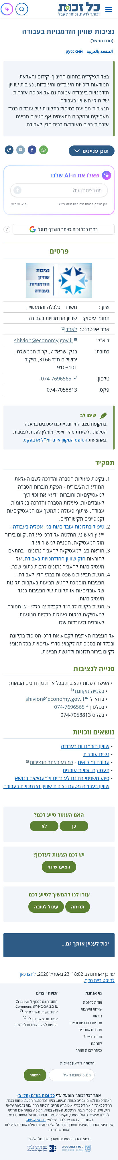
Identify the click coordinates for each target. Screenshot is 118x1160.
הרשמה (35, 1075)
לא (44, 826)
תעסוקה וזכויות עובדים (86, 770)
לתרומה (96, 1043)
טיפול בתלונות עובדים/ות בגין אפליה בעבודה (58, 526)
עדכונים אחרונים (90, 1029)
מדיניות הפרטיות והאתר (85, 1023)
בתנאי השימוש (36, 1120)
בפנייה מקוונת (89, 690)
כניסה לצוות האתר (89, 1050)
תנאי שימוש (19, 204)
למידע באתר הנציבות (51, 762)
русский (74, 51)
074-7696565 (57, 378)
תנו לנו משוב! (93, 1036)
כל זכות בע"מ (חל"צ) (36, 1095)
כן (74, 826)
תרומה (77, 907)
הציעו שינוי (59, 867)
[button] (109, 9)
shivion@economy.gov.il (43, 340)
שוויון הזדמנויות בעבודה (85, 746)
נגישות (97, 1016)
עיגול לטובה (46, 907)
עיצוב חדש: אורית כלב (42, 1019)
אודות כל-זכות (92, 1002)
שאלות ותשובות (91, 1009)
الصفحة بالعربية (100, 51)
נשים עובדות (96, 754)
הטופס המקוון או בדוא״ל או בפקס (55, 440)
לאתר (71, 329)
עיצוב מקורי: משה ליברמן (41, 1012)
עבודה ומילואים (93, 762)
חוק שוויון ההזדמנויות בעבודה (55, 558)
